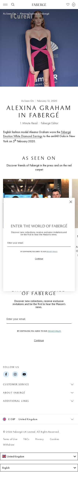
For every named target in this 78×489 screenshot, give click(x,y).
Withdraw (9, 444)
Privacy (39, 439)
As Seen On (9, 13)
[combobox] (39, 456)
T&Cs (26, 439)
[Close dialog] (70, 202)
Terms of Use (10, 439)
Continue (39, 340)
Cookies (54, 439)
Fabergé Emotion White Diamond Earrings (37, 134)
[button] (73, 4)
